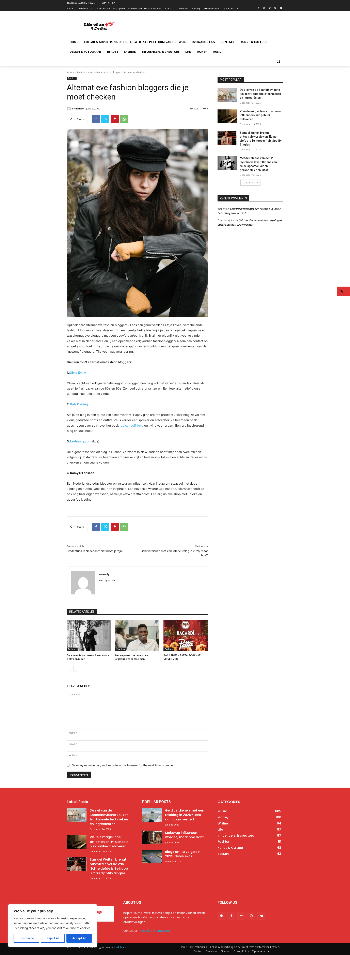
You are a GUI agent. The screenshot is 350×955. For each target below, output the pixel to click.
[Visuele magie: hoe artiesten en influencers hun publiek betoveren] (227, 116)
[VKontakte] (261, 916)
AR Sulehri (122, 947)
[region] (52, 925)
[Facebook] (258, 8)
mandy (79, 108)
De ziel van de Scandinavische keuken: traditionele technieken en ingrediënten (260, 93)
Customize (26, 938)
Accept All (79, 938)
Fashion (81, 72)
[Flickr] (241, 916)
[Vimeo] (275, 8)
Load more (249, 182)
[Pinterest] (115, 119)
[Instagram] (264, 8)
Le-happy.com (80, 441)
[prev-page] (69, 668)
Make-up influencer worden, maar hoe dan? (184, 834)
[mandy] (69, 109)
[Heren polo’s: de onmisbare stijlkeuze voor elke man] (137, 635)
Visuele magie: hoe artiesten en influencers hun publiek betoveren (261, 115)
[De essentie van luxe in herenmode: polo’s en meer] (89, 635)
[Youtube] (281, 8)
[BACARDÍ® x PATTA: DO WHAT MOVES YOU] (185, 635)
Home (70, 72)
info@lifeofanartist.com (154, 931)
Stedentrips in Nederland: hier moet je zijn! (95, 551)
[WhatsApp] (124, 119)
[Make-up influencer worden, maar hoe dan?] (152, 837)
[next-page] (75, 668)
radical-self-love (132, 425)
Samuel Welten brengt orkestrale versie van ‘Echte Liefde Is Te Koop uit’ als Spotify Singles (109, 866)
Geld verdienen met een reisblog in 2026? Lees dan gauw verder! (184, 815)
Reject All (53, 938)
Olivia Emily (77, 373)
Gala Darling (79, 404)
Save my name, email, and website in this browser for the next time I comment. (124, 765)
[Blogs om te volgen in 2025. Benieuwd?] (152, 856)
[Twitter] (269, 8)
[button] (278, 61)
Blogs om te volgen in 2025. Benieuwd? (182, 854)
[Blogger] (221, 916)
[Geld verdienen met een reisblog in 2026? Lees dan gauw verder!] (152, 815)
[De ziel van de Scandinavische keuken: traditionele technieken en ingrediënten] (227, 95)
